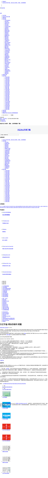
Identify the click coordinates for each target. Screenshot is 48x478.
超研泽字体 (7, 31)
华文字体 (6, 157)
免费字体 (4, 17)
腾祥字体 (6, 47)
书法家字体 (7, 40)
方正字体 (4, 15)
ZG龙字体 (7, 64)
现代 (18, 207)
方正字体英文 (7, 20)
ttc (1, 206)
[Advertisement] (17, 10)
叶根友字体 (4, 74)
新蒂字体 (6, 58)
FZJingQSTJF (5, 311)
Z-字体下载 (7, 109)
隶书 (36, 207)
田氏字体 (6, 46)
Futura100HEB (5, 295)
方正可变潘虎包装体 (6, 288)
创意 (24, 206)
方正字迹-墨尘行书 (6, 289)
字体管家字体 (7, 70)
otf (0, 206)
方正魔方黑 (4, 290)
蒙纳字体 (6, 36)
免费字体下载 (21, 206)
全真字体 (6, 41)
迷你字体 (6, 37)
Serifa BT (4, 317)
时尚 (9, 207)
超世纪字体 (7, 30)
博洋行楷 (4, 299)
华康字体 (6, 72)
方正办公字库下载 (6, 16)
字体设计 (4, 1)
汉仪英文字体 (7, 26)
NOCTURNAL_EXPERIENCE (8, 319)
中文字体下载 (11, 206)
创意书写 (27, 206)
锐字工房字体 (7, 42)
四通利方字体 (7, 45)
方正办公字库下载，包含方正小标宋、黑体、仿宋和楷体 (14, 2)
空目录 (6, 68)
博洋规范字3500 (5, 301)
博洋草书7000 (5, 304)
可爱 (38, 206)
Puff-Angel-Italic (5, 313)
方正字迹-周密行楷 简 (6, 389)
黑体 (38, 207)
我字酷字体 (7, 57)
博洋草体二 (4, 303)
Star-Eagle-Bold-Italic (6, 316)
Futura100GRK (5, 296)
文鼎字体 (6, 53)
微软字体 (6, 54)
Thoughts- (4, 314)
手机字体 (4, 110)
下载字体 (2, 360)
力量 (33, 206)
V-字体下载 (7, 104)
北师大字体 (7, 22)
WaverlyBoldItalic (5, 312)
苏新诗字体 (7, 48)
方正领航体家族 (5, 286)
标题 (14, 207)
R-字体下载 (7, 98)
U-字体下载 (7, 102)
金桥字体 (6, 38)
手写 (6, 207)
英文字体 (4, 75)
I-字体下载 (7, 86)
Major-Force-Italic (5, 320)
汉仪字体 (6, 25)
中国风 (4, 206)
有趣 (11, 207)
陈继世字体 (7, 35)
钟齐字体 (6, 65)
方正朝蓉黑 (4, 292)
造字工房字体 (7, 62)
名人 (40, 206)
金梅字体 (6, 32)
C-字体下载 (7, 79)
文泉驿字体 (7, 56)
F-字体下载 (7, 83)
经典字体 (6, 28)
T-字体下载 (7, 100)
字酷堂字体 (7, 69)
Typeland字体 (7, 49)
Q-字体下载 (7, 96)
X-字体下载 (7, 106)
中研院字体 (7, 67)
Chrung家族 (4, 287)
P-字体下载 (7, 95)
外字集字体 (7, 51)
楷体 (16, 207)
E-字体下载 (7, 81)
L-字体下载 (7, 90)
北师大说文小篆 (5, 308)
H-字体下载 (7, 85)
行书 (31, 207)
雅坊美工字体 (7, 59)
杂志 (13, 207)
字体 (46, 206)
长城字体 (6, 33)
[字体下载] (2, 7)
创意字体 (30, 206)
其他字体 (6, 73)
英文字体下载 (28, 207)
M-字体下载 (7, 91)
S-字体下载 (7, 99)
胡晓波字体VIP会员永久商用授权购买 (10, 112)
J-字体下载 (7, 88)
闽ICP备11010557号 (23, 403)
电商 (20, 207)
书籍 (16, 206)
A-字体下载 (7, 77)
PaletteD (4, 321)
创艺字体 (6, 21)
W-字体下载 (7, 105)
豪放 (33, 207)
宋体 (4, 207)
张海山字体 (7, 63)
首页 (1, 13)
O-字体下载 (7, 94)
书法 (14, 206)
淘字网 (7, 368)
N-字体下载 (7, 93)
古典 (36, 206)
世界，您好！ (5, 298)
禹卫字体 (6, 61)
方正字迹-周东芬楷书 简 (7, 387)
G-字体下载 (7, 84)
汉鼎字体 (6, 27)
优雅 (18, 206)
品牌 (41, 206)
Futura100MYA (5, 294)
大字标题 (44, 206)
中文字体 (4, 19)
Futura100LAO (5, 293)
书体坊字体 (7, 43)
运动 (35, 207)
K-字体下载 (7, 89)
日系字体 (4, 111)
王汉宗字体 (7, 52)
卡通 (34, 206)
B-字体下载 (7, 78)
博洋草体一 (4, 302)
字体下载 (1, 207)
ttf (2, 206)
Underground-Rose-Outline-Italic (8, 318)
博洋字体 (6, 24)
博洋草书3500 (5, 305)
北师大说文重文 (5, 307)
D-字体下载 (7, 80)
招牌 (7, 207)
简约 (21, 207)
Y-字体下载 (7, 107)
